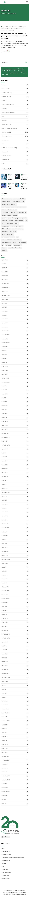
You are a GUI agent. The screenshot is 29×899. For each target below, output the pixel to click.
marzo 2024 (5, 319)
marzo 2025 (5, 272)
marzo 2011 (5, 701)
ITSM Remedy (9, 223)
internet (11, 220)
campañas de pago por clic (8, 207)
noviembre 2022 (6, 382)
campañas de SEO (21, 207)
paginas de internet (18, 229)
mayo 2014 (4, 575)
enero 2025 (4, 279)
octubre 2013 (5, 594)
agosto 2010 (5, 724)
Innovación (4, 120)
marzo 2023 (5, 366)
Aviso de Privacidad (6, 872)
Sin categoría (5, 152)
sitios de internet (17, 245)
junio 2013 (4, 606)
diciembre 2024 (5, 283)
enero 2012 (4, 665)
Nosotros (4, 863)
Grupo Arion (14, 26)
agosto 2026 (5, 260)
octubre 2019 (5, 441)
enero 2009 (4, 772)
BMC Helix (22, 199)
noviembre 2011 (6, 673)
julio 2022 (4, 386)
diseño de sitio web (6, 215)
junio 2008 (4, 783)
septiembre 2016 (6, 492)
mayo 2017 (4, 480)
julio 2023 (4, 350)
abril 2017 (4, 484)
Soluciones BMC (6, 851)
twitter (19, 248)
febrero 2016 (5, 516)
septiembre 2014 (6, 559)
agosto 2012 (5, 642)
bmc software (16, 201)
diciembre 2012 (5, 630)
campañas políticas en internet (9, 209)
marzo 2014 (5, 579)
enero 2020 (4, 429)
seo (2, 245)
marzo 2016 (5, 512)
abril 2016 (4, 508)
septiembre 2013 (6, 598)
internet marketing (19, 220)
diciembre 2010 (5, 709)
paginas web (5, 231)
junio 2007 (4, 803)
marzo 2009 (5, 764)
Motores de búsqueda (7, 229)
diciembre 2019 (5, 433)
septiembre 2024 (6, 295)
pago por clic (13, 231)
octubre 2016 (5, 488)
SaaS (3, 144)
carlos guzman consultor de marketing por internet (14, 212)
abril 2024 (4, 315)
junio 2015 (4, 543)
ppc (17, 237)
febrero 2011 (5, 705)
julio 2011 (4, 685)
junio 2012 (4, 650)
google (17, 218)
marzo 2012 (5, 661)
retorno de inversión (6, 242)
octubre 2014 (5, 555)
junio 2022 (4, 390)
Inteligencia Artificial (6, 124)
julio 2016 (4, 496)
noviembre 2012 (6, 634)
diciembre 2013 (5, 587)
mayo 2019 (4, 461)
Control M (4, 100)
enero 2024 (4, 327)
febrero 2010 (5, 748)
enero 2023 (4, 374)
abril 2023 (4, 362)
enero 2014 (4, 583)
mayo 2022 (4, 394)
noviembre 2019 (6, 437)
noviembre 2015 (6, 527)
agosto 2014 (5, 563)
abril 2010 (4, 740)
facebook (15, 215)
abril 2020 (4, 417)
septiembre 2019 (6, 445)
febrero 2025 (5, 275)
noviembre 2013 (6, 590)
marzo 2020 (5, 421)
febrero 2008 (5, 787)
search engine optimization (19, 242)
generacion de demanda (7, 218)
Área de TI (4, 250)
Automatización (5, 88)
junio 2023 (4, 354)
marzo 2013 (5, 618)
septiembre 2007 (6, 791)
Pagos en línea (5, 875)
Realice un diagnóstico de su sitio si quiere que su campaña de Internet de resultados (14, 35)
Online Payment (5, 878)
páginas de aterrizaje (7, 239)
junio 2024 (4, 307)
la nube (16, 223)
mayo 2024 (4, 311)
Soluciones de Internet (9, 30)
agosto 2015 (5, 535)
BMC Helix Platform (6, 854)
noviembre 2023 (6, 334)
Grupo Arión (23, 218)
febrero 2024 (5, 323)
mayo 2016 (4, 504)
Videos (3, 163)
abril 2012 (4, 657)
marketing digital (6, 226)
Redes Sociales (5, 140)
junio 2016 (4, 500)
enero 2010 (4, 752)
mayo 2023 (4, 358)
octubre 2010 (5, 717)
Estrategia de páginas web (8, 112)
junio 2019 (4, 457)
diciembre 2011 (5, 669)
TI (15, 248)
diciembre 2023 (5, 331)
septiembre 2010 (6, 720)
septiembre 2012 (6, 638)
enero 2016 (4, 520)
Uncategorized (5, 159)
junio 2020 (4, 409)
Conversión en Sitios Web (8, 104)
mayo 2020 (4, 413)
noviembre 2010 (6, 713)
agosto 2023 (5, 346)
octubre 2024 (5, 291)
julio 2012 (4, 646)
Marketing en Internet (7, 136)
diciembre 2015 (5, 524)
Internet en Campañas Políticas (13, 28)
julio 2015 (4, 539)
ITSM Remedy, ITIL (6, 132)
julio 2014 (4, 567)
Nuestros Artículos (16, 894)
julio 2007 (4, 799)
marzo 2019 (5, 464)
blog (3, 199)
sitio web (11, 248)
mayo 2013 (4, 610)
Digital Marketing (6, 860)
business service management (9, 204)
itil (26, 220)
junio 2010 (4, 732)
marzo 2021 (5, 405)
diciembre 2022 (5, 378)
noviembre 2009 (6, 760)
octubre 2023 (5, 338)
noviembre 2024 (6, 287)
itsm (3, 223)
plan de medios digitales (7, 234)
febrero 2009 (5, 768)
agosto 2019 (5, 449)
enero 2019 (4, 472)
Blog (3, 866)
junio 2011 (4, 689)
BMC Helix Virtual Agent (7, 92)
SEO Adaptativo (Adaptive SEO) (9, 148)
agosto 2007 (5, 795)
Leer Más (4, 51)
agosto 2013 (5, 602)
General (3, 116)
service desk (8, 245)
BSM (23, 201)
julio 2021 (4, 397)
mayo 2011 (4, 693)
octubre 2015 (5, 531)
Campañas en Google (7, 96)
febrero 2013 (5, 622)
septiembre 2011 (6, 677)
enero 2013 (4, 626)
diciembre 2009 (5, 756)
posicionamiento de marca (8, 237)
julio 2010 (4, 728)
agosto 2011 (5, 681)
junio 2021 (4, 401)
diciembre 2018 (5, 476)
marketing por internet (17, 226)
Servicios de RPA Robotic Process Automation (13, 857)
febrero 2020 (5, 425)
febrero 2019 (5, 468)
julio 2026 (4, 264)
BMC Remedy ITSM (6, 201)
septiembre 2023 (6, 342)
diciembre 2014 (5, 551)
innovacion (4, 220)
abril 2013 (4, 614)
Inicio (3, 848)
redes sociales (17, 239)
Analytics (4, 85)
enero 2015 (4, 547)
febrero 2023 (5, 370)
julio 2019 (4, 453)
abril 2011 (4, 697)
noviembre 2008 (6, 776)
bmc (17, 199)
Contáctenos (5, 869)
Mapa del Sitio (23, 894)
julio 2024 (4, 303)
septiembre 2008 (6, 780)
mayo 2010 (4, 736)
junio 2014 (4, 571)
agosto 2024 (5, 299)
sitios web (4, 248)
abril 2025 (4, 268)
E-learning (4, 108)
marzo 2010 (5, 744)
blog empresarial (10, 199)
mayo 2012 (4, 654)
